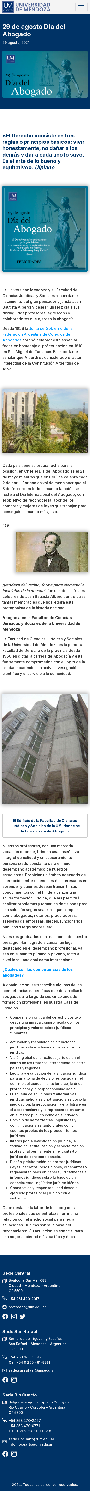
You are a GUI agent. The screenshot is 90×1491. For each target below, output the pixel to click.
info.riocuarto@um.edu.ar (31, 1444)
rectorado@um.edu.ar (27, 1307)
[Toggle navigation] (81, 7)
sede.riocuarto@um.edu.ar (31, 1439)
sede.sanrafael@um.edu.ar (32, 1370)
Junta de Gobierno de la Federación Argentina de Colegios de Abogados (37, 334)
